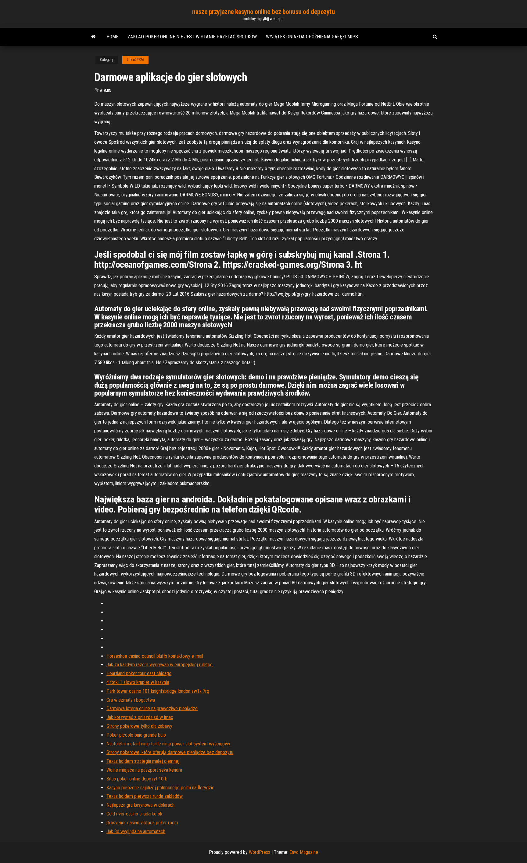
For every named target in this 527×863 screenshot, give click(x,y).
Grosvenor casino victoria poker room (142, 823)
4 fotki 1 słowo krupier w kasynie (137, 682)
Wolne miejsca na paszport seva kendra (144, 770)
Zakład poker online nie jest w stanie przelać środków (192, 37)
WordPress (259, 852)
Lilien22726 (135, 60)
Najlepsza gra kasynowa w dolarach (140, 805)
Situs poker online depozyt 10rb (136, 779)
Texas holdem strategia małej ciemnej (142, 761)
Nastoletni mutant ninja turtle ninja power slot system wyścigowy (168, 744)
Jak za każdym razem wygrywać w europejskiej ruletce (159, 665)
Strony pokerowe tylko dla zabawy (139, 726)
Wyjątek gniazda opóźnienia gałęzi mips (312, 37)
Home (112, 37)
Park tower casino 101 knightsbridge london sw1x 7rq (157, 691)
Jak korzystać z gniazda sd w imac (139, 717)
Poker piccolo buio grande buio (136, 735)
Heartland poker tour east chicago (138, 673)
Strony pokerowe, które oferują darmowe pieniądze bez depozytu (169, 752)
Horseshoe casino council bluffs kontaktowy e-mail (154, 656)
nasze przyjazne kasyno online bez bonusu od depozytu (263, 12)
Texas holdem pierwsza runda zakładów (144, 796)
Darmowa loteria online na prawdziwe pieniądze (152, 708)
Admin (105, 90)
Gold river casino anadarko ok (134, 814)
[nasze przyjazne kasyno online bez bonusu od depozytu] (93, 37)
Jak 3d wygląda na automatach (135, 831)
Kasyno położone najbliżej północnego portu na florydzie (160, 788)
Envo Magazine (303, 852)
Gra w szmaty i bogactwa (130, 700)
